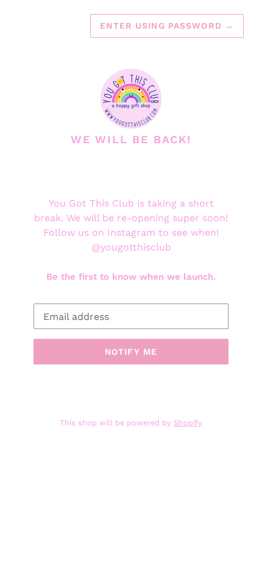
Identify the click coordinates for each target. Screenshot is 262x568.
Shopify (188, 422)
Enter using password (167, 25)
